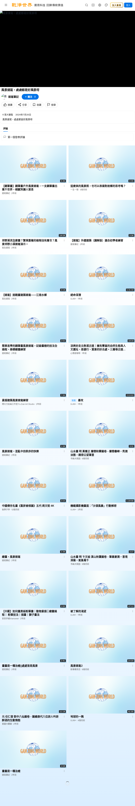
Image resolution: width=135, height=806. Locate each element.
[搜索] (86, 5)
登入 (128, 5)
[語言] (100, 5)
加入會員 (116, 5)
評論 (5, 128)
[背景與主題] (106, 5)
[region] (67, 49)
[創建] (93, 5)
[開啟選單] (6, 5)
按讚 (10, 104)
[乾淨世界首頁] (22, 5)
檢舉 (53, 104)
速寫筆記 (13, 96)
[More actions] (64, 186)
